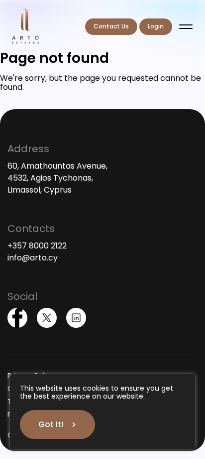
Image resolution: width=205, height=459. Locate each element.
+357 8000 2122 (37, 245)
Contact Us (111, 26)
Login (156, 26)
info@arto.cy (32, 257)
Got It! (51, 424)
